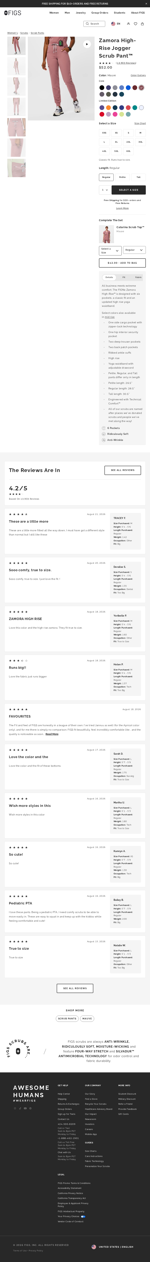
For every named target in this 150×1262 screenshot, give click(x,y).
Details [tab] (109, 277)
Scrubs (24, 33)
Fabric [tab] (138, 277)
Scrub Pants (37, 33)
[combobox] (105, 190)
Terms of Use (20, 1251)
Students (119, 12)
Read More (52, 734)
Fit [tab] (124, 277)
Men (67, 12)
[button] (16, 46)
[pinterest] (30, 1108)
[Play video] (87, 44)
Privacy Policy (36, 1251)
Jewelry (81, 12)
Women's (12, 33)
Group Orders (99, 12)
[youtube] (25, 1108)
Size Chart (140, 123)
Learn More (122, 208)
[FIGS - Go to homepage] (12, 12)
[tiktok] (20, 1108)
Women (54, 12)
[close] (146, 4)
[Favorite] (135, 23)
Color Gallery (138, 75)
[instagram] (15, 1108)
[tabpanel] (122, 363)
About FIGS (138, 12)
